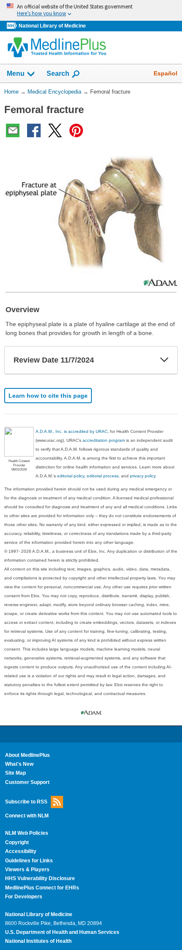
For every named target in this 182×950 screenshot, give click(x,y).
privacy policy (142, 476)
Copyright (17, 842)
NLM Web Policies (26, 833)
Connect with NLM (27, 816)
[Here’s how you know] (91, 10)
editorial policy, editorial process (88, 476)
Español (165, 73)
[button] (164, 360)
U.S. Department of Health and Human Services (62, 932)
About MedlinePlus (27, 755)
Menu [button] (16, 73)
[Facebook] (33, 130)
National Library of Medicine (52, 26)
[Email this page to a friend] (12, 130)
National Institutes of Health (38, 941)
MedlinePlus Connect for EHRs (42, 888)
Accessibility (20, 851)
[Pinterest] (76, 130)
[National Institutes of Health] (13, 26)
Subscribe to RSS (26, 802)
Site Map (15, 773)
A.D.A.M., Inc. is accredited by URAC (72, 431)
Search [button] (58, 73)
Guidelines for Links (29, 861)
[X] (55, 130)
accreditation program (104, 440)
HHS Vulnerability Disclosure (40, 878)
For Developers (23, 897)
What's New (19, 764)
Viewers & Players (27, 869)
